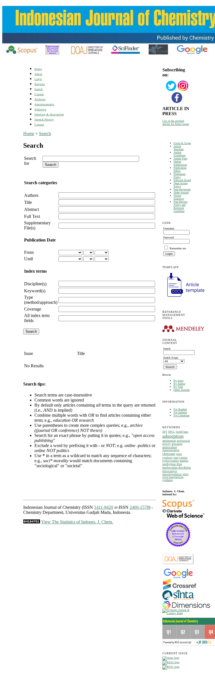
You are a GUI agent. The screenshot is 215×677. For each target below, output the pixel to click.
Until (28, 258)
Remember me (178, 248)
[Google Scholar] (178, 577)
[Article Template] (183, 297)
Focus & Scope (182, 143)
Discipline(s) (35, 283)
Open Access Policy (181, 185)
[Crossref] (179, 589)
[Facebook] (177, 102)
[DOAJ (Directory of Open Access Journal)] (178, 563)
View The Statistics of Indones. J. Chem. (77, 521)
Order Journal (181, 192)
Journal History (44, 119)
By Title (178, 386)
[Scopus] (178, 507)
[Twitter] (171, 90)
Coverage (32, 309)
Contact (39, 124)
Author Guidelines (180, 154)
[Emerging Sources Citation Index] (178, 549)
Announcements (44, 104)
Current (39, 94)
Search (38, 89)
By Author (179, 383)
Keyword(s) (34, 290)
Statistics (40, 109)
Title (28, 202)
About (38, 74)
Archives (39, 99)
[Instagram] (183, 90)
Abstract (31, 209)
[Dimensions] (186, 607)
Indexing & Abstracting (49, 114)
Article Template (179, 148)
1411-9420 (103, 507)
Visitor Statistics (179, 197)
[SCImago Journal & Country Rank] (177, 613)
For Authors (180, 412)
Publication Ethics (180, 169)
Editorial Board (182, 180)
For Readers (180, 409)
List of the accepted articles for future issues (175, 122)
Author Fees (180, 158)
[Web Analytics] (31, 521)
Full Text (32, 216)
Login (38, 79)
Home (38, 68)
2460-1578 (139, 507)
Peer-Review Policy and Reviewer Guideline (181, 206)
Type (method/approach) (40, 300)
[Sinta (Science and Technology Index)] (178, 600)
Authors (31, 195)
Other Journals (182, 389)
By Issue (178, 380)
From (29, 252)
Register (39, 84)
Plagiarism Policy (180, 175)
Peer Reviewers (182, 189)
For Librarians (182, 415)
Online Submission (180, 163)
